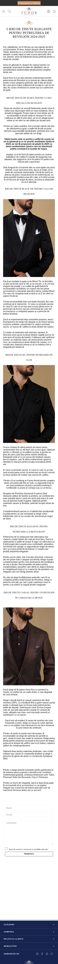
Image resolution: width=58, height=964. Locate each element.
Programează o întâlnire (29, 3)
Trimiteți (29, 854)
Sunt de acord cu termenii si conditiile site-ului (28, 849)
